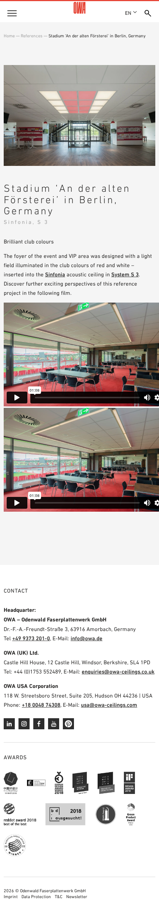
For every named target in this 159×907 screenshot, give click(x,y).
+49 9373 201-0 (31, 638)
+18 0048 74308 (41, 705)
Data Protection (36, 896)
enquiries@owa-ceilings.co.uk (118, 671)
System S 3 (125, 274)
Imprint (11, 896)
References (32, 35)
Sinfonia (55, 274)
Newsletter (76, 896)
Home (9, 35)
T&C (58, 896)
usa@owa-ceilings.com (109, 705)
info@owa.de (86, 638)
